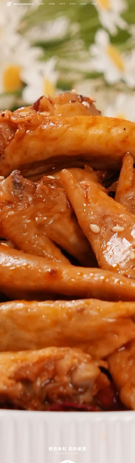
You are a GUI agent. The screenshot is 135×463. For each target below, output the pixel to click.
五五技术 (73, 4)
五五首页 (41, 4)
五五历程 (52, 4)
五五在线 (94, 4)
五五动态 (83, 4)
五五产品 (62, 4)
